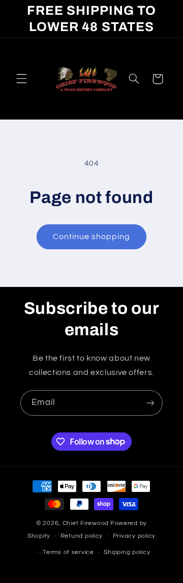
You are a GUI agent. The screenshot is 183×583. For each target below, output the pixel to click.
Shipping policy (127, 552)
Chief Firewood (86, 523)
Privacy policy (134, 536)
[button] (21, 79)
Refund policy (81, 536)
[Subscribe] (150, 402)
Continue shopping (92, 236)
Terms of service (68, 552)
